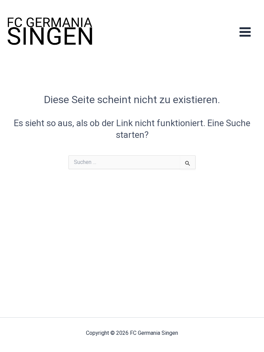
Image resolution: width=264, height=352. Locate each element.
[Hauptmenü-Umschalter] (245, 32)
